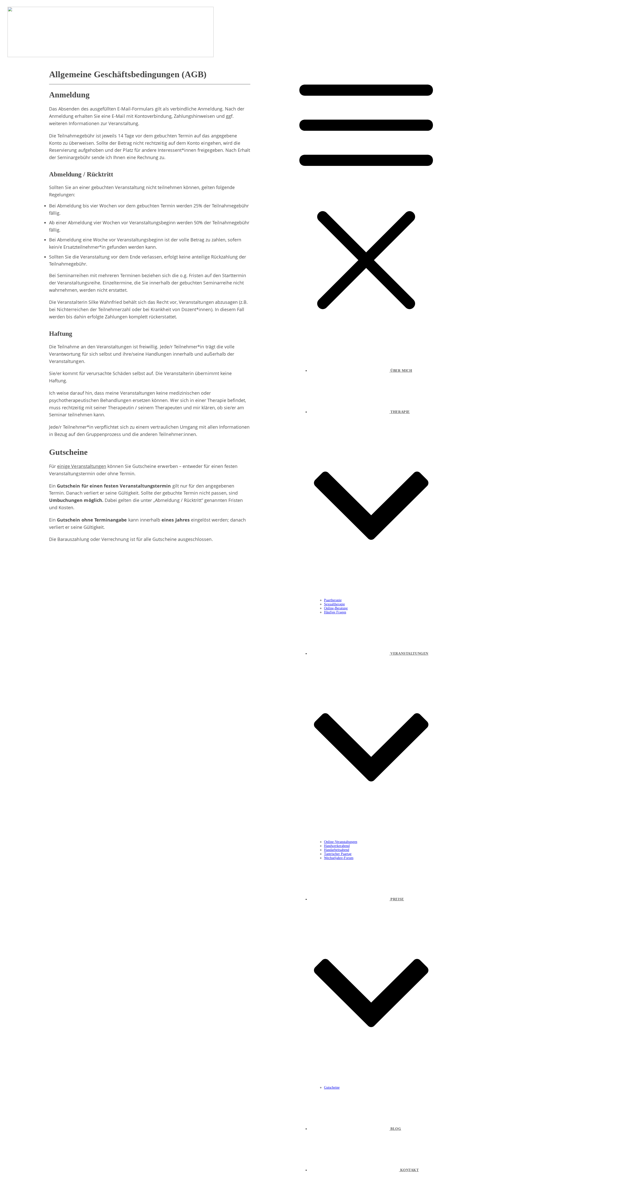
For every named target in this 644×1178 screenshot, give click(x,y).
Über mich (180, 687)
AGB (174, 742)
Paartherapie (182, 632)
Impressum (180, 756)
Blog (174, 714)
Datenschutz (182, 749)
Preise (176, 694)
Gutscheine (180, 666)
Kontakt (177, 701)
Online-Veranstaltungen (191, 659)
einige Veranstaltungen (81, 466)
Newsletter (180, 721)
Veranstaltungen (185, 652)
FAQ (174, 707)
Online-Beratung (185, 645)
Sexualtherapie (183, 639)
